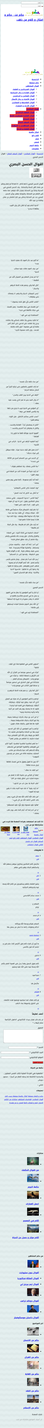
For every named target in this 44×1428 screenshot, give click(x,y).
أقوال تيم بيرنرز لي (29, 1284)
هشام (36, 991)
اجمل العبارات (32, 1204)
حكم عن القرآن (32, 1357)
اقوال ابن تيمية (7, 833)
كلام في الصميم (31, 1221)
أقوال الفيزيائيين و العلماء (24, 89)
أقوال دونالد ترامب (29, 1301)
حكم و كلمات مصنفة (35, 1096)
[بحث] (42, 6)
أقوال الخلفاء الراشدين (25, 112)
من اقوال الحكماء (30, 1170)
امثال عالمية (34, 132)
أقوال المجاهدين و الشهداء (23, 125)
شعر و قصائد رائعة (31, 1102)
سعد (37, 855)
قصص (36, 142)
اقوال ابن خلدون (34, 841)
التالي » (40, 1085)
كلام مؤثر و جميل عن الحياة (25, 1237)
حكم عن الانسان (31, 1340)
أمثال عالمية (38, 834)
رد (38, 872)
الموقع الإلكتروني (36, 1057)
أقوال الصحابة (29, 119)
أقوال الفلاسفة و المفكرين (23, 102)
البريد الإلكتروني (36, 1052)
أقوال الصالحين (32, 109)
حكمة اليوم (34, 145)
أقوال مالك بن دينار (25, 833)
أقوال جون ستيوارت (29, 1273)
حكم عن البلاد (32, 1391)
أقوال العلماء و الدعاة (26, 129)
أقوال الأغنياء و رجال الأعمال (23, 99)
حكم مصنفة (34, 82)
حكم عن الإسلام (31, 1408)
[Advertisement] (22, 46)
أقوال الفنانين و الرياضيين (24, 96)
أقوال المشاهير (32, 86)
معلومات (35, 148)
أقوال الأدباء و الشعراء (25, 106)
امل (37, 875)
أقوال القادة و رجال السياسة (22, 92)
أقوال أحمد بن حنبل (16, 833)
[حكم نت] (32, 74)
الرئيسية (35, 79)
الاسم (40, 1047)
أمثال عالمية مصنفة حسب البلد (16, 1096)
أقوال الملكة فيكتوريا (28, 1278)
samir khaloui (34, 935)
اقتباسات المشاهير (25, 1099)
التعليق (40, 1027)
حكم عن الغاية (32, 1374)
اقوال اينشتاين (35, 844)
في (37, 859)
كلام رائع (35, 135)
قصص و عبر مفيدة (16, 1102)
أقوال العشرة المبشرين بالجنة (22, 115)
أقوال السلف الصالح (26, 122)
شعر (37, 139)
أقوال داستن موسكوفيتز (26, 1318)
